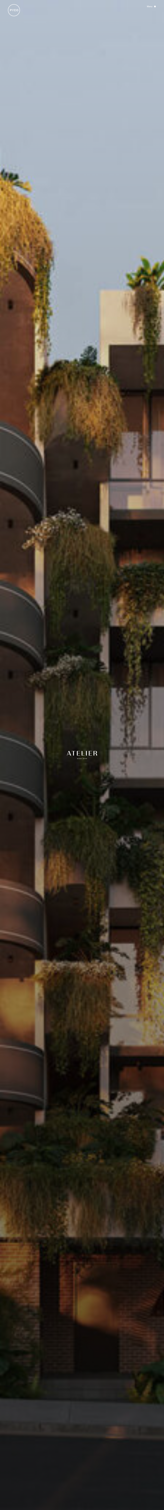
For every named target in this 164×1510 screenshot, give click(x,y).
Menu (149, 7)
